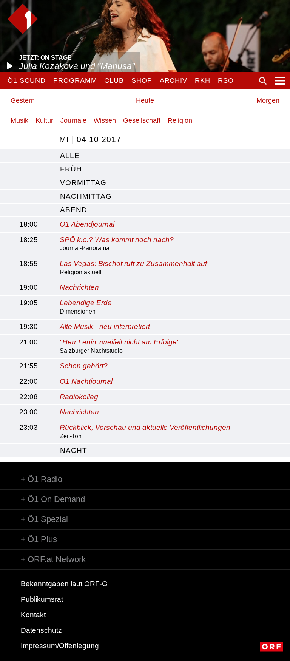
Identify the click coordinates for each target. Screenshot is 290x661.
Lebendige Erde (86, 303)
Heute (145, 100)
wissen (105, 120)
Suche (263, 81)
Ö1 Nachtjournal (86, 381)
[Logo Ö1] (23, 19)
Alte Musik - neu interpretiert (105, 326)
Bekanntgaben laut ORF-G (64, 584)
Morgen (267, 100)
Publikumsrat (42, 599)
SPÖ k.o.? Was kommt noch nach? (117, 240)
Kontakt (33, 615)
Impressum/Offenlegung (60, 646)
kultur (44, 120)
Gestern (23, 100)
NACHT (73, 450)
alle (70, 155)
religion (180, 120)
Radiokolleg (79, 397)
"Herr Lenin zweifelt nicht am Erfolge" (119, 342)
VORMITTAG (83, 183)
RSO (226, 80)
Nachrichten (79, 287)
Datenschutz (41, 630)
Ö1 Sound (27, 80)
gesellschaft (141, 120)
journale (73, 120)
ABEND (73, 210)
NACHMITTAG (86, 196)
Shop (141, 80)
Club (114, 80)
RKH (202, 80)
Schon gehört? (84, 366)
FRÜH (71, 169)
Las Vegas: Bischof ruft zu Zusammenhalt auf (133, 263)
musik (19, 120)
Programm (75, 80)
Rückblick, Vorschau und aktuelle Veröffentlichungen (145, 427)
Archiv (173, 80)
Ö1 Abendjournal (87, 224)
